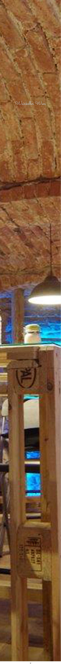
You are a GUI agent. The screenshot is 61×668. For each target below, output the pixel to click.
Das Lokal (6, 0)
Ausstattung (22, 0)
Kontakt (54, 0)
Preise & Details (39, 0)
